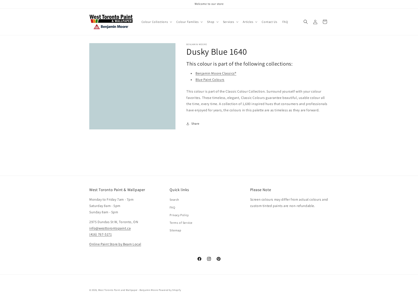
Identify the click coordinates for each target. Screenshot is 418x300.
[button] (156, 21)
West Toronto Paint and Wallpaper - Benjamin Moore (128, 290)
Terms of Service (181, 223)
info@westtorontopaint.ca (110, 228)
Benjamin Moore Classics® (216, 73)
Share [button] (195, 123)
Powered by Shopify (170, 290)
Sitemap (175, 230)
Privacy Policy (179, 215)
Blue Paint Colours (210, 79)
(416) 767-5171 (100, 234)
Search (174, 200)
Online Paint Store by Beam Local (115, 244)
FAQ (172, 207)
